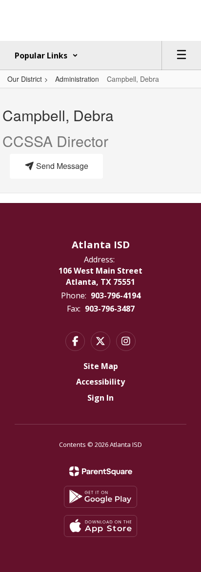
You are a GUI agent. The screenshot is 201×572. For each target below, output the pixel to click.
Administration (77, 79)
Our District (24, 79)
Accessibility (100, 381)
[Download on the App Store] (100, 526)
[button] (46, 55)
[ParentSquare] (101, 471)
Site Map (100, 366)
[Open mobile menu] (181, 55)
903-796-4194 (116, 295)
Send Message (61, 165)
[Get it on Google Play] (100, 497)
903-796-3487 (110, 308)
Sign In (100, 397)
